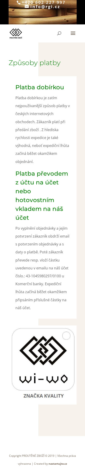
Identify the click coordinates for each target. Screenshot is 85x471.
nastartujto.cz (58, 464)
